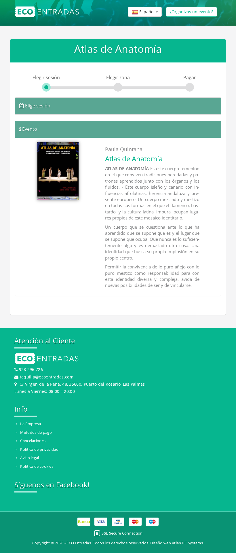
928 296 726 (30, 369)
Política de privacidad (39, 449)
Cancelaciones (32, 440)
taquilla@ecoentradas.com (46, 377)
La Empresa (30, 423)
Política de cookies (36, 466)
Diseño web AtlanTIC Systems (176, 543)
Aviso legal (29, 457)
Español (147, 11)
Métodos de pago (36, 432)
